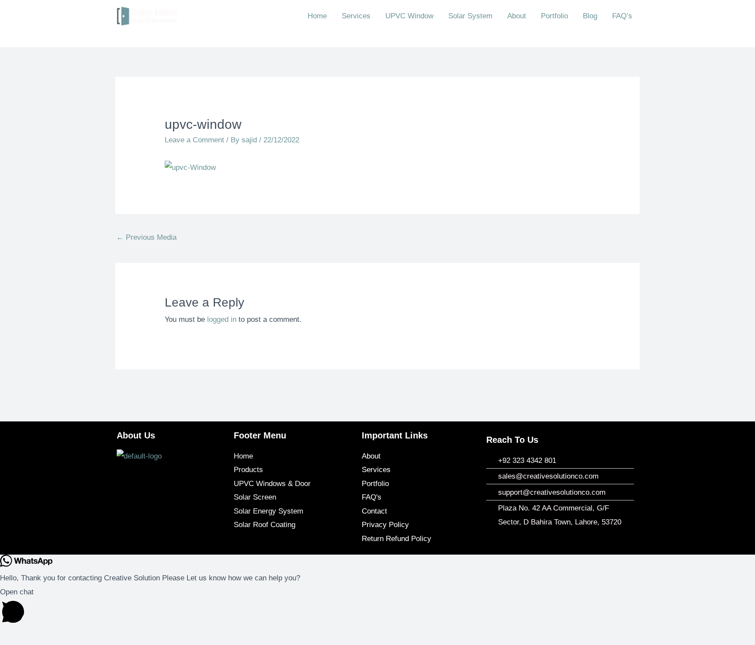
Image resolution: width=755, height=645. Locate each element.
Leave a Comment (194, 140)
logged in (221, 319)
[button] (377, 607)
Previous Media (146, 237)
